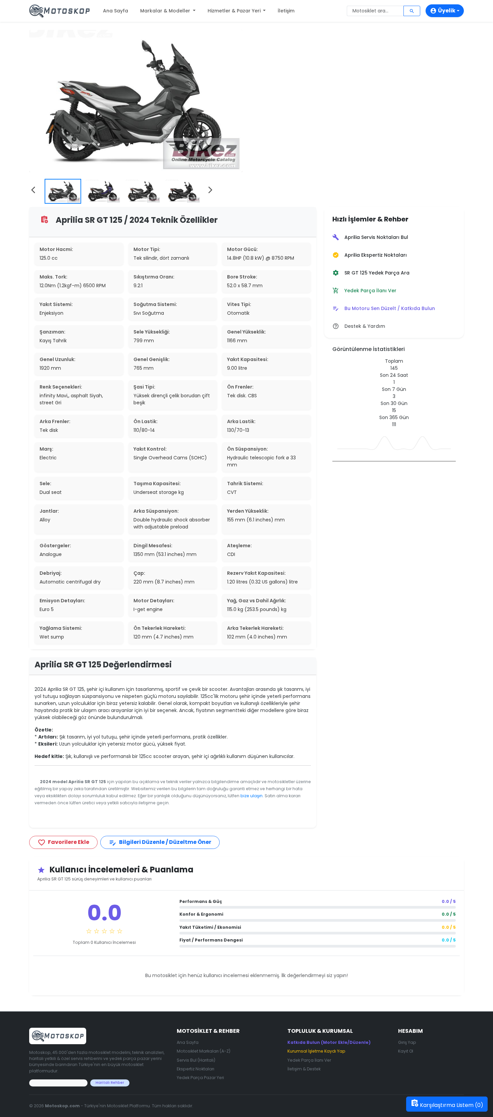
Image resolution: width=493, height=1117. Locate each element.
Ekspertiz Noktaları (195, 1069)
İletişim (286, 10)
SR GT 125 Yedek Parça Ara (370, 272)
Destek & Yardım (358, 326)
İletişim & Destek (304, 1069)
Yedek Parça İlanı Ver (364, 290)
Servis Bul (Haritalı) (196, 1060)
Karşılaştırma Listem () (446, 1104)
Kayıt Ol (405, 1051)
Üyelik (442, 10)
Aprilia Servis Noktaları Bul (370, 237)
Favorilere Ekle (63, 842)
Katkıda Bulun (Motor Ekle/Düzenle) (329, 1042)
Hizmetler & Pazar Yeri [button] (235, 10)
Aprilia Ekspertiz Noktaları (369, 255)
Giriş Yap (407, 1042)
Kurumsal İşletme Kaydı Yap (316, 1051)
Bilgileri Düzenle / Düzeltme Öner (160, 842)
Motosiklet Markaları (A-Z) (203, 1051)
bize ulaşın (251, 796)
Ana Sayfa (115, 10)
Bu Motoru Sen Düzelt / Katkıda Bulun (383, 308)
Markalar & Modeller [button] (165, 10)
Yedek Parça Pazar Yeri (200, 1077)
